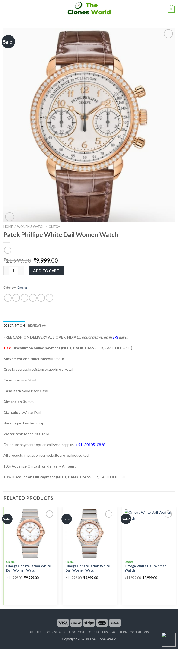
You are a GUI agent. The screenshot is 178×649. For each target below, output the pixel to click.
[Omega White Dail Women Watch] (149, 533)
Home (8, 226)
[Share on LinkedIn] (49, 298)
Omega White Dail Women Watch (145, 568)
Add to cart (46, 270)
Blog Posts (77, 632)
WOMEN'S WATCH (30, 226)
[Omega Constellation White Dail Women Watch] (30, 533)
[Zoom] (9, 217)
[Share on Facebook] (16, 298)
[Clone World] (89, 9)
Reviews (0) (37, 325)
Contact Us (98, 632)
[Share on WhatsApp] (8, 298)
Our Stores (56, 632)
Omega (54, 226)
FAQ (114, 632)
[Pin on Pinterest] (41, 298)
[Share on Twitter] (24, 298)
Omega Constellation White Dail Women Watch (28, 568)
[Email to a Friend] (33, 298)
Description (14, 325)
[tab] (14, 325)
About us (36, 632)
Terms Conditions (134, 632)
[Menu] (6, 9)
